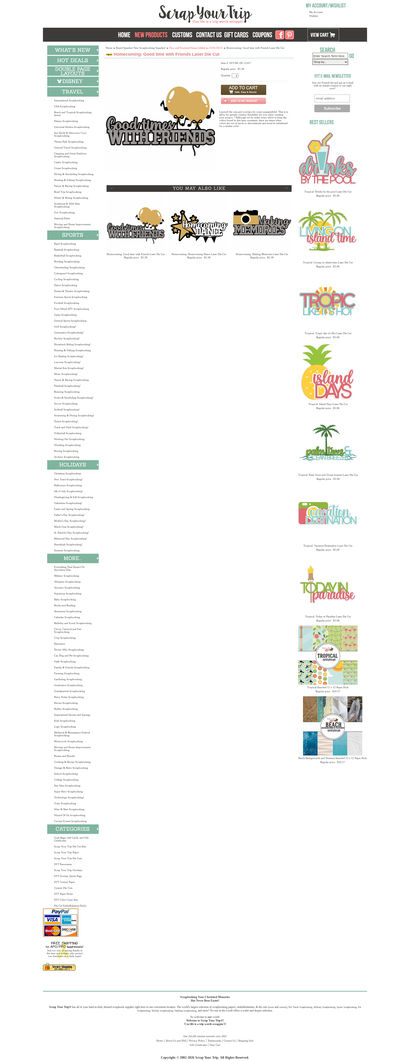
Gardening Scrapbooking (68, 679)
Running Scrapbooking (67, 391)
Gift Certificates (198, 1044)
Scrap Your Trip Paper (66, 852)
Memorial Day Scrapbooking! (70, 538)
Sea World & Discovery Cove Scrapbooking (70, 134)
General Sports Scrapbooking (70, 320)
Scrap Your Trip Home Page (173, 13)
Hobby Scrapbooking (66, 708)
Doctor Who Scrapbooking (69, 649)
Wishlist (313, 15)
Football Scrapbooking (66, 302)
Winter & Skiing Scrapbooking (71, 197)
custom (282, 1007)
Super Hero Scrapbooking (68, 791)
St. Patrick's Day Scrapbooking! (71, 532)
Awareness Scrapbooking (68, 611)
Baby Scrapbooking (65, 599)
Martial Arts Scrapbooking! (69, 368)
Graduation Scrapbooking (68, 685)
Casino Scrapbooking (66, 162)
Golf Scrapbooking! (65, 326)
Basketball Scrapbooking (67, 255)
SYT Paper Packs (63, 893)
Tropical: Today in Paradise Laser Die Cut (328, 616)
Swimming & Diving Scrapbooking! (74, 415)
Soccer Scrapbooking (66, 403)
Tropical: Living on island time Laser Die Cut (328, 262)
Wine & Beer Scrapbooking (69, 809)
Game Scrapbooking (65, 314)
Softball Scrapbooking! (67, 409)
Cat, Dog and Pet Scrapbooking (71, 655)
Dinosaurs (59, 643)
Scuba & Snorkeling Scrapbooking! (73, 397)
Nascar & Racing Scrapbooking (71, 185)
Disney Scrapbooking (66, 121)
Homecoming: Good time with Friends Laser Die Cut (136, 254)
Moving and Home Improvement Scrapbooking (72, 226)
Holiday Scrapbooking (162, 1010)
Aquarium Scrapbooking (67, 593)
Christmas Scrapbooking (67, 473)
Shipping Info (246, 1040)
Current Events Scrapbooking (70, 821)
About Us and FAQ (176, 1040)
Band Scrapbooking (65, 243)
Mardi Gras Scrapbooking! (69, 526)
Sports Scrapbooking (347, 1007)
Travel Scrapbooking (302, 1007)
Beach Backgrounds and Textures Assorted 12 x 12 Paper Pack (332, 758)
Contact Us (230, 1040)
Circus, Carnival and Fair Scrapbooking (67, 630)
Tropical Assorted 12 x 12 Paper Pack (328, 687)
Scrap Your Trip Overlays (68, 870)
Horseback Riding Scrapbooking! (72, 344)
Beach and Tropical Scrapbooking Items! (73, 114)
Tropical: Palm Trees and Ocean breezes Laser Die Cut (328, 474)
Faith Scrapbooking (65, 661)
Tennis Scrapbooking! (66, 421)
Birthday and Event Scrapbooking (73, 623)
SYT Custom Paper (64, 882)
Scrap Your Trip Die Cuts (68, 858)
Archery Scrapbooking (66, 456)
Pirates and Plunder (64, 756)
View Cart (215, 1044)
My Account (316, 12)
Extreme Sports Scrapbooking (70, 297)
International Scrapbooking (69, 100)
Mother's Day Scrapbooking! (70, 520)
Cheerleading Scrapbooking (69, 267)
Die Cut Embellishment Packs (70, 905)
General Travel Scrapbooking (70, 147)
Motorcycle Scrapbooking (68, 741)
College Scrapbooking (66, 779)
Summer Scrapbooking (66, 550)
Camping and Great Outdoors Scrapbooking (70, 155)
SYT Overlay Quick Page (68, 876)
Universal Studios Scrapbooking (71, 127)
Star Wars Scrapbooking (67, 785)
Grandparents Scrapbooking (69, 691)
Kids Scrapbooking (64, 720)
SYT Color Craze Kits (66, 899)
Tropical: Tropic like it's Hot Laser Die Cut (328, 333)
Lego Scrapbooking (65, 726)
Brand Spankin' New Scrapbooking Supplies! (141, 47)
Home (109, 47)
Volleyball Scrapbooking (67, 433)
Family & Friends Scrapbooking (71, 667)
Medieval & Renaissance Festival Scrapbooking (72, 734)
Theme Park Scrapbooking (69, 141)
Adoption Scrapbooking (67, 581)
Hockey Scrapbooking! (67, 338)
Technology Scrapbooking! (69, 797)
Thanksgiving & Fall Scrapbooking (73, 497)
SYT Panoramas (63, 864)
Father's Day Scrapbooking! (69, 514)
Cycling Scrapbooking (66, 279)
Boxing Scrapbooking (66, 451)
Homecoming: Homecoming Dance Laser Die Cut (199, 254)
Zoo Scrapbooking (64, 212)
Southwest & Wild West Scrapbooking (67, 205)
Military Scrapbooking (66, 575)
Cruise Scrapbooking (65, 168)
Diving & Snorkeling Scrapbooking (73, 174)
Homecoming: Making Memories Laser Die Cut (262, 254)
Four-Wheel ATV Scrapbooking (71, 308)
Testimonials (214, 1040)
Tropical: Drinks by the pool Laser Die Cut (327, 191)
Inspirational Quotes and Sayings (72, 714)
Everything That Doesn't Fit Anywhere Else (69, 568)
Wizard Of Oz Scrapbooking (69, 815)
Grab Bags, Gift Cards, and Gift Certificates (71, 839)
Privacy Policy (197, 1040)
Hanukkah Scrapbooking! (68, 544)
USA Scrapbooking (64, 106)
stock (271, 1007)
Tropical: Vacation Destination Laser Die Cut (327, 545)
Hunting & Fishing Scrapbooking (72, 180)
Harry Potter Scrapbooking (69, 697)
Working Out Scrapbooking (69, 439)
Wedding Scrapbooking (185, 1010)
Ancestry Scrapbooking (67, 587)
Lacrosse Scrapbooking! (67, 362)
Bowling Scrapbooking (66, 261)
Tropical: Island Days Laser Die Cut (328, 404)
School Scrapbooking (66, 773)
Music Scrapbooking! (66, 374)
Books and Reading (64, 605)
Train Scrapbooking (65, 803)
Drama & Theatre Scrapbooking (71, 291)
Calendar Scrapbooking (67, 617)
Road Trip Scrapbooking (67, 191)
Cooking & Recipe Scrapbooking (72, 761)
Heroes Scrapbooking (66, 702)
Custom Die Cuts (63, 887)
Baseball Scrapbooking (66, 249)
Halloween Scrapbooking (68, 485)
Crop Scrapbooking (65, 637)
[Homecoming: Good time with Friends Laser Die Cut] (160, 171)
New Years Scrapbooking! (68, 479)
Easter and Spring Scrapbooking (72, 509)
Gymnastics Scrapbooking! (69, 332)
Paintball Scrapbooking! (67, 385)
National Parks (62, 218)
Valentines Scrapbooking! (68, 503)
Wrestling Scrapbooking (67, 445)
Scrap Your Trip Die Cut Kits (70, 846)
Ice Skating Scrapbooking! (69, 356)
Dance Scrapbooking (65, 285)
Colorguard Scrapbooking (68, 273)
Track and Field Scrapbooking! (71, 427)
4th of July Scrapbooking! (68, 491)
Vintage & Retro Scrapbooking (71, 767)
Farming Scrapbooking (66, 673)
